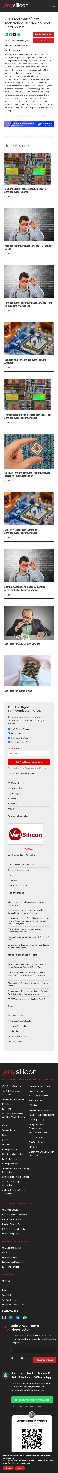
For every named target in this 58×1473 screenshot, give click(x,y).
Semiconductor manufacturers (15, 1176)
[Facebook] (11, 34)
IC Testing (12, 798)
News (4, 1290)
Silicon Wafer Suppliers (39, 1095)
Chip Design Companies (12, 1154)
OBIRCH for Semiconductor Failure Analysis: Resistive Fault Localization (27, 474)
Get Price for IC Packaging (18, 690)
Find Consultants (15, 1041)
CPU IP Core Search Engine (19, 1036)
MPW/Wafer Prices (10, 1257)
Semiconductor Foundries (13, 1099)
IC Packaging (7, 1104)
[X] (15, 34)
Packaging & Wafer (19, 738)
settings (25, 1463)
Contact (5, 1285)
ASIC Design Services (20, 729)
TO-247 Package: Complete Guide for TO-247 (26, 999)
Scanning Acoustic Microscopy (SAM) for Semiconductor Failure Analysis (25, 588)
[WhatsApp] (19, 34)
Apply (43, 40)
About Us (6, 1280)
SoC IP (5, 1139)
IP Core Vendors (14, 803)
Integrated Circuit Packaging (41, 1114)
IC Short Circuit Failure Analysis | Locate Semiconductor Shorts (25, 190)
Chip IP (5, 1135)
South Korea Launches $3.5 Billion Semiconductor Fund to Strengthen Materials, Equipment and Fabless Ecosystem (28, 921)
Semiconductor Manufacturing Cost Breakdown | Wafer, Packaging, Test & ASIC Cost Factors (28, 965)
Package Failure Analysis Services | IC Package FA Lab (28, 247)
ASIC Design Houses (16, 783)
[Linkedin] (6, 34)
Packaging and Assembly (13, 1262)
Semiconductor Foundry (39, 1086)
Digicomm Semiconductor (19, 870)
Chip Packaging (14, 793)
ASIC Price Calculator (16, 1015)
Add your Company (10, 1300)
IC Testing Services (10, 1266)
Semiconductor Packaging (40, 1110)
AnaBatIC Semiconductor (18, 885)
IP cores (6, 1125)
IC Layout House (9, 1158)
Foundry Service (36, 1091)
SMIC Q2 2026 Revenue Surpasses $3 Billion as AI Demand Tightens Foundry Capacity (28, 911)
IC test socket (35, 1137)
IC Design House (9, 1149)
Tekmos (11, 875)
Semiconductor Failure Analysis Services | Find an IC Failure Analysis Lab (28, 304)
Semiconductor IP (19, 742)
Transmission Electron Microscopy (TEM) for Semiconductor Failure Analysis (27, 416)
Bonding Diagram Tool (17, 1031)
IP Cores (6, 1252)
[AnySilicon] (20, 5)
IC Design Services (10, 1163)
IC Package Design (37, 1119)
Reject (20, 1468)
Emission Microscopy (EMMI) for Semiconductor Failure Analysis (21, 531)
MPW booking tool (10, 1233)
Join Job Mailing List (43, 34)
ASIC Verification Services (40, 1132)
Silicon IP (6, 1144)
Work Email (14, 748)
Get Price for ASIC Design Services (22, 643)
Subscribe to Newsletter (13, 1304)
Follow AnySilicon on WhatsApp (34, 1399)
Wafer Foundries (15, 788)
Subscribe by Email (45, 1360)
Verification (16, 733)
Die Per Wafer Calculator (18, 1026)
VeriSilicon (29, 849)
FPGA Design (13, 809)
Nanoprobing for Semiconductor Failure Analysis (25, 361)
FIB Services (34, 1147)
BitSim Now (12, 880)
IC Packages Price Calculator (20, 1021)
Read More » (9, 196)
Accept (8, 1468)
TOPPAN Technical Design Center (21, 864)
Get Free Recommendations (29, 762)
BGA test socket (36, 1142)
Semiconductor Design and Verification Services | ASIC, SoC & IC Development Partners (28, 992)
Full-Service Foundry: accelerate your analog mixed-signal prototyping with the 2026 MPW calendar (26, 975)
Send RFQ (6, 1295)
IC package (34, 1105)
